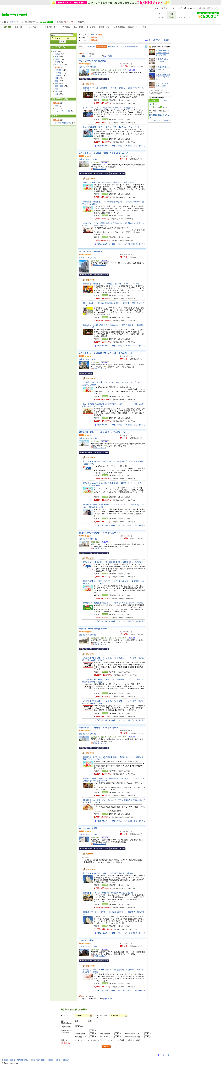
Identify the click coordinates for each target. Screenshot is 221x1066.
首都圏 (57, 62)
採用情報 (50, 1060)
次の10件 (109, 56)
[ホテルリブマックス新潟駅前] (104, 261)
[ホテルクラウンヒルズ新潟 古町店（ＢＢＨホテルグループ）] (104, 163)
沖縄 (56, 94)
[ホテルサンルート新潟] (104, 838)
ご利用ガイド (165, 8)
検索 (106, 1046)
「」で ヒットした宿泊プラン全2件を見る (120, 425)
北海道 (57, 54)
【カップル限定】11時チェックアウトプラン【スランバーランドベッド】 (111, 127)
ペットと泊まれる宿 (62, 111)
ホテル (157, 104)
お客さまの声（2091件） (88, 539)
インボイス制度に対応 (63, 123)
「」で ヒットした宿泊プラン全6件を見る (120, 720)
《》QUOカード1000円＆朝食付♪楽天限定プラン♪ (108, 182)
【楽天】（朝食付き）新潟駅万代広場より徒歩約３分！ (110, 893)
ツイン (109, 1040)
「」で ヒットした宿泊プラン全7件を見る (120, 525)
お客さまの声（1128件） (88, 946)
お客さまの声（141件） (88, 359)
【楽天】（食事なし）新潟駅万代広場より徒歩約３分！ (110, 873)
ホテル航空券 (161, 107)
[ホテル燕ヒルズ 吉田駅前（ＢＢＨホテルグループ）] (130, 737)
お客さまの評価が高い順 (128, 47)
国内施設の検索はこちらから (159, 116)
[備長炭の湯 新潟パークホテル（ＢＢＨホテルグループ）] (104, 442)
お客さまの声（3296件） (88, 438)
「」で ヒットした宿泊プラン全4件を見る (120, 146)
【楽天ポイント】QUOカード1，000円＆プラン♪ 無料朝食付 (113, 562)
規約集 (58, 1060)
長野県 (58, 75)
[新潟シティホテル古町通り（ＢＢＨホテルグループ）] (104, 542)
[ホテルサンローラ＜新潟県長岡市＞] (130, 638)
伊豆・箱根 (59, 65)
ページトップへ (165, 1055)
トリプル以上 (121, 1040)
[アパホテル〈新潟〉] (104, 950)
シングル (80, 1040)
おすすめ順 (90, 47)
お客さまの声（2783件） (88, 159)
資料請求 (65, 1060)
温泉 (56, 108)
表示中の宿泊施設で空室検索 (158, 40)
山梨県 (58, 73)
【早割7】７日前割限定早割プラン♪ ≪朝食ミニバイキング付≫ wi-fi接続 (112, 603)
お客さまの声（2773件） (88, 834)
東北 (56, 57)
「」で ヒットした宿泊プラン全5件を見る (120, 244)
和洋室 (138, 1040)
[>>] (146, 46)
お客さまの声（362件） (88, 67)
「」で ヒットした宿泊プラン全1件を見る (120, 990)
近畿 (56, 83)
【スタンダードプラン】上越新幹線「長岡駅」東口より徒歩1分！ (108, 108)
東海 (56, 81)
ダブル (101, 1040)
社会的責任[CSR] (38, 1060)
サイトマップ (177, 8)
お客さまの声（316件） (88, 258)
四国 (56, 89)
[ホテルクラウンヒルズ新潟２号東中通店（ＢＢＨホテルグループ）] (104, 363)
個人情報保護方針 (23, 1060)
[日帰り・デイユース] (101, 173)
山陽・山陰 (59, 86)
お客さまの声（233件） (88, 635)
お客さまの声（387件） (88, 734)
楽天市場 (201, 8)
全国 (92, 35)
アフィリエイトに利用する (160, 121)
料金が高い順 (113, 47)
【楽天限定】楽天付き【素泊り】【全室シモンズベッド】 (111, 284)
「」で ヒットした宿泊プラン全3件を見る (120, 346)
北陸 (56, 78)
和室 (130, 1040)
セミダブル (91, 1040)
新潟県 (58, 70)
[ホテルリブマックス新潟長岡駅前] (130, 70)
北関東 (57, 59)
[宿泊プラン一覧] (86, 79)
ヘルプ (156, 8)
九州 (56, 91)
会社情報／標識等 (8, 1060)
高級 (56, 106)
